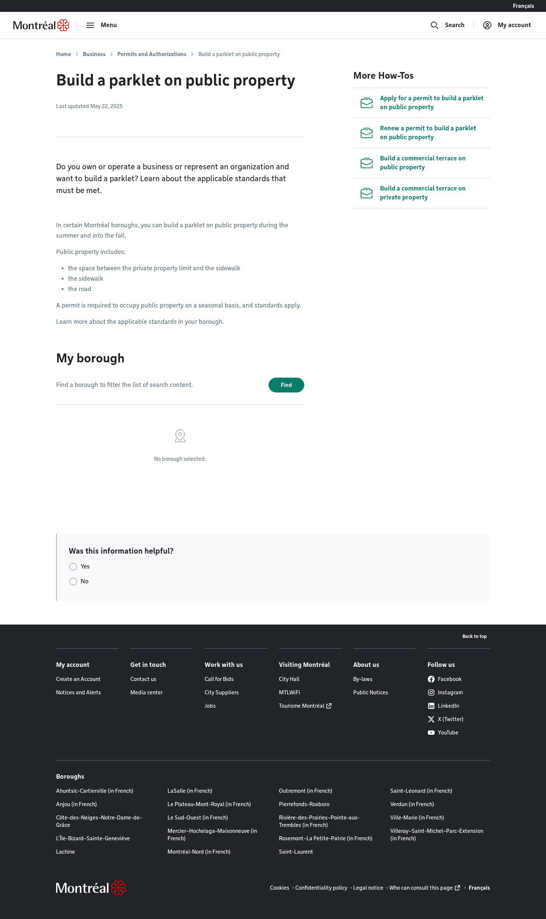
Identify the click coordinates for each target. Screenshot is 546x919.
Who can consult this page (421, 888)
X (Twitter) (451, 719)
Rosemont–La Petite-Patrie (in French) (326, 838)
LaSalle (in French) (190, 791)
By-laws (363, 679)
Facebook (450, 679)
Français (523, 6)
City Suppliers (222, 692)
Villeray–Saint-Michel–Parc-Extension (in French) (436, 834)
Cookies (279, 888)
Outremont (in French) (305, 791)
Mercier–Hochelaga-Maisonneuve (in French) (212, 834)
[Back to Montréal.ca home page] (41, 25)
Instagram (450, 692)
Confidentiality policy (321, 888)
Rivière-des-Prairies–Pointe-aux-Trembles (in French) (319, 821)
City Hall (289, 679)
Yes (85, 566)
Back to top (474, 636)
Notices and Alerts (78, 692)
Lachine (65, 852)
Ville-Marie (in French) (417, 818)
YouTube (448, 733)
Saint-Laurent (296, 852)
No (84, 581)
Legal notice (368, 888)
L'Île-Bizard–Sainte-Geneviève (93, 838)
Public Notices (370, 692)
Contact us (143, 679)
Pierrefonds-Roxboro (304, 804)
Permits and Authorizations (151, 54)
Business (94, 54)
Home (63, 54)
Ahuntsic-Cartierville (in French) (94, 791)
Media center (146, 692)
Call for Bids (219, 679)
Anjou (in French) (76, 804)
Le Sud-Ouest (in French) (198, 818)
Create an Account (78, 679)
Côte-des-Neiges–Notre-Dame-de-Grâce (99, 821)
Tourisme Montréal (301, 706)
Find (286, 385)
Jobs (210, 706)
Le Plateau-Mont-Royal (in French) (209, 804)
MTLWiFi (289, 692)
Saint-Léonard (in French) (421, 791)
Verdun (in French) (412, 804)
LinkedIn (448, 706)
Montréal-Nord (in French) (199, 852)
